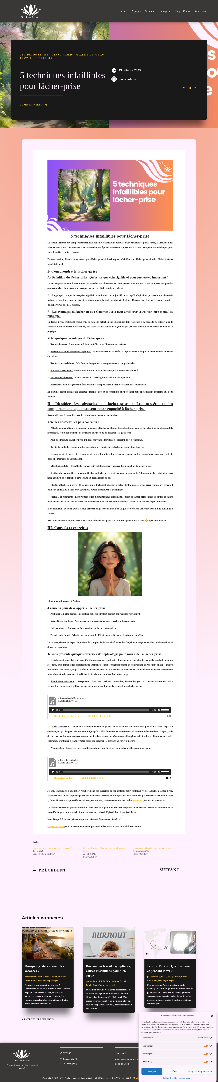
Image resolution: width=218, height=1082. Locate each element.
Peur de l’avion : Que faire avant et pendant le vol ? (169, 968)
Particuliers (150, 11)
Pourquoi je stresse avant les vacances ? (52, 847)
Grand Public (62, 54)
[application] (110, 710)
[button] (212, 1015)
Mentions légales (185, 1078)
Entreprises (166, 11)
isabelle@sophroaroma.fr (126, 1059)
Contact (187, 11)
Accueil (124, 11)
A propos (136, 11)
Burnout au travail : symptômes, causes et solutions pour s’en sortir (108, 970)
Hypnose (42, 980)
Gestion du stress (34, 54)
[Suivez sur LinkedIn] (189, 87)
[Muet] (158, 709)
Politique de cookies (170, 1078)
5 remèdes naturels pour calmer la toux (152, 847)
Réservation (201, 11)
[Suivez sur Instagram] (195, 87)
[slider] (165, 709)
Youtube (137, 800)
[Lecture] (52, 709)
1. (80, 715)
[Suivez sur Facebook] (184, 87)
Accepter (152, 1071)
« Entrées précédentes (38, 1019)
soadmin (130, 78)
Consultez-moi (55, 826)
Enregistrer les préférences (199, 1071)
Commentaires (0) (33, 104)
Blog (177, 11)
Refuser (174, 1071)
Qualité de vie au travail (104, 985)
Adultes (115, 981)
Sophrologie (45, 57)
